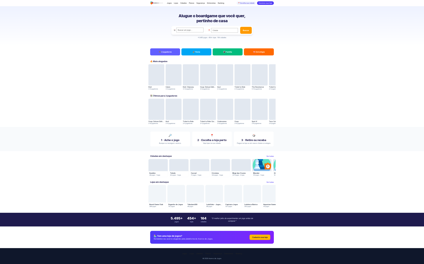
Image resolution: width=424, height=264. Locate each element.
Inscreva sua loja (265, 3)
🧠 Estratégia (259, 52)
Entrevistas (211, 3)
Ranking (221, 3)
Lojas (176, 3)
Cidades (183, 3)
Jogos (169, 3)
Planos (191, 3)
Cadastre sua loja (260, 237)
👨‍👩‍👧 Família (227, 52)
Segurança (200, 3)
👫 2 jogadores (165, 52)
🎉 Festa (196, 52)
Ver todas (270, 156)
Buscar (246, 30)
